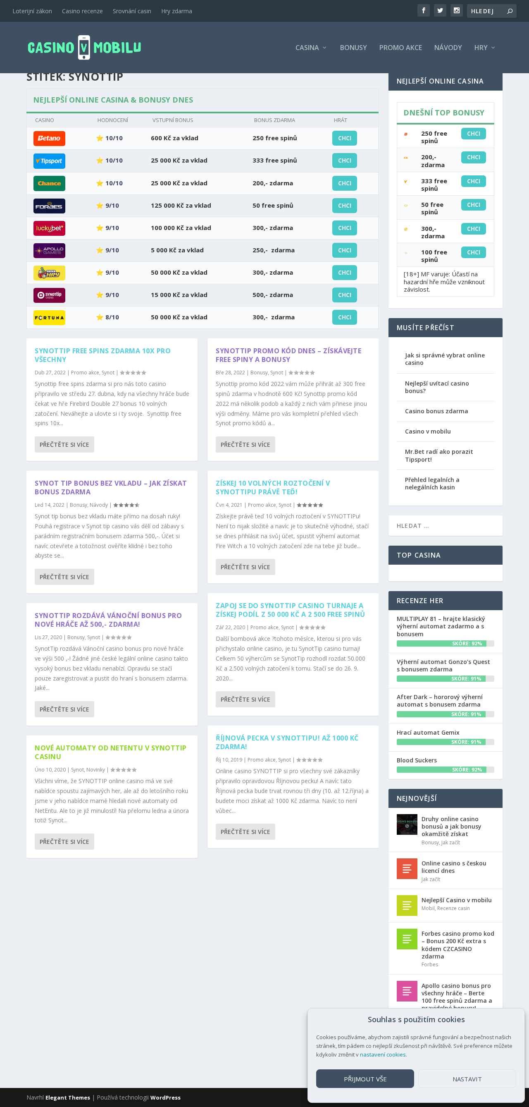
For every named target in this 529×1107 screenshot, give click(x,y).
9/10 (112, 205)
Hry (481, 48)
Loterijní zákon (32, 11)
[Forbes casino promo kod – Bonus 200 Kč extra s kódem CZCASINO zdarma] (407, 939)
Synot (108, 372)
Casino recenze (82, 11)
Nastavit (467, 1079)
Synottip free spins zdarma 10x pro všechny (103, 355)
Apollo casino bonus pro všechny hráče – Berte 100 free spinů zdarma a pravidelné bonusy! (457, 997)
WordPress (165, 1097)
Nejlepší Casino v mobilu (457, 900)
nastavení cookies (383, 1054)
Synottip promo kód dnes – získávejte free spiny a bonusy (288, 355)
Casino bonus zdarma (436, 411)
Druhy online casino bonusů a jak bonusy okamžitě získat (451, 826)
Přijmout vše (365, 1079)
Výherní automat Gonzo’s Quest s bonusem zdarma (443, 665)
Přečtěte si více (64, 444)
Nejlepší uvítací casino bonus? (437, 387)
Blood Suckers (417, 760)
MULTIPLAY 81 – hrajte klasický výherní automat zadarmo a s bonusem (441, 626)
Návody (448, 48)
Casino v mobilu (428, 431)
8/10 (112, 317)
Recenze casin (453, 908)
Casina (307, 48)
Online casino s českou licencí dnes (454, 867)
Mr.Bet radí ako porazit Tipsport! (439, 455)
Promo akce (400, 48)
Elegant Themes (67, 1097)
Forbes (430, 964)
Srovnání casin (132, 11)
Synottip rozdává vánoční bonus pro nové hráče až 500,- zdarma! (108, 620)
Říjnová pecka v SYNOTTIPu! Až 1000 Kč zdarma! (287, 742)
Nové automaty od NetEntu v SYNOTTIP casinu (111, 752)
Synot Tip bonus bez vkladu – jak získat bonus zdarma (111, 487)
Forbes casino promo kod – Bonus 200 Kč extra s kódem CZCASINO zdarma (458, 945)
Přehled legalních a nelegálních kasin (432, 483)
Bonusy (353, 48)
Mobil (428, 908)
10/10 (114, 138)
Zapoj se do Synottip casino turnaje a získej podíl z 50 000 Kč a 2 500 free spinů (290, 610)
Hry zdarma (176, 11)
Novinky (95, 769)
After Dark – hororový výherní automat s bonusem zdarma (440, 700)
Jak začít (450, 842)
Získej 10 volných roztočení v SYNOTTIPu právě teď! (273, 487)
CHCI (344, 138)
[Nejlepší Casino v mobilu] (407, 905)
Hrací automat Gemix (428, 732)
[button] (512, 1020)
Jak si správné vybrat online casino (445, 359)
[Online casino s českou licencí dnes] (407, 868)
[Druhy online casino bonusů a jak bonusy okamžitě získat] (407, 824)
